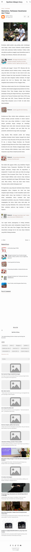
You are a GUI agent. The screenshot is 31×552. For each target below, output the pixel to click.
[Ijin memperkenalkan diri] (15, 406)
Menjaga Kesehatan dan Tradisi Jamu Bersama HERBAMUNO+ (18, 277)
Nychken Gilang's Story (14, 2)
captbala (25, 345)
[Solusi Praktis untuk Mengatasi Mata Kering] (4, 287)
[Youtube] (20, 545)
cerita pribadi (5, 351)
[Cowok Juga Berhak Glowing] (4, 112)
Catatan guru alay (6, 348)
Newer (26, 240)
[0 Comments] (24, 16)
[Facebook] (10, 545)
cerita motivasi (24, 348)
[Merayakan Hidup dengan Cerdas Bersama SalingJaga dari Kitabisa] (15, 456)
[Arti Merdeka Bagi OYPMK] (4, 252)
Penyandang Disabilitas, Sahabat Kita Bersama (18, 269)
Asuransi (4, 345)
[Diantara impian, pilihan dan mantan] (15, 423)
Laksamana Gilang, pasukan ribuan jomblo (11, 441)
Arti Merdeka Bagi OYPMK (13, 248)
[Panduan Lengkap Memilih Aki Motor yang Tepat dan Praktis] (15, 528)
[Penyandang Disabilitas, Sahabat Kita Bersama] (4, 160)
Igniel (18, 549)
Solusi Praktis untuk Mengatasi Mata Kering (17, 283)
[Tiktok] (15, 545)
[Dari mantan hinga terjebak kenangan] (15, 372)
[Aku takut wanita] (15, 389)
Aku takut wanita (5, 391)
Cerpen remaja (24, 351)
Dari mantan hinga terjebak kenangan (10, 374)
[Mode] (27, 2)
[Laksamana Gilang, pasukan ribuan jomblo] (15, 440)
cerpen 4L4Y (14, 351)
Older (4, 240)
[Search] (29, 2)
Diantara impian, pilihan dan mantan (10, 424)
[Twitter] (13, 545)
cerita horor (15, 348)
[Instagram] (18, 545)
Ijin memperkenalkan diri (7, 408)
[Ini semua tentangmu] (15, 475)
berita (11, 345)
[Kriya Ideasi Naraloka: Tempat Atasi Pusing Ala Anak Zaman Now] (15, 510)
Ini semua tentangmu (6, 477)
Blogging (18, 345)
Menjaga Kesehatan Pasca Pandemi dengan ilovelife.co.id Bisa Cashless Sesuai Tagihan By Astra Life (17, 61)
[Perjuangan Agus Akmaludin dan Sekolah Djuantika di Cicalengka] (15, 492)
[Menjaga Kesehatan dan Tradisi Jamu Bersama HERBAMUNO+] (4, 218)
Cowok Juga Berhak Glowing (20, 109)
